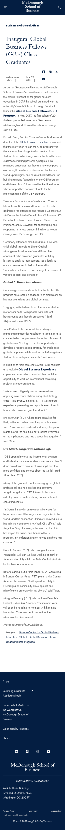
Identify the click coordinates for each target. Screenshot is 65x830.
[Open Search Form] (59, 7)
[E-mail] (44, 79)
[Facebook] (44, 72)
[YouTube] (48, 751)
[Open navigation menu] (5, 7)
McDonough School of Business (32, 7)
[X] (56, 72)
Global (23, 637)
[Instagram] (38, 751)
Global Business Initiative (34, 142)
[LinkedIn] (50, 72)
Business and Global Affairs (22, 25)
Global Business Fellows (42, 637)
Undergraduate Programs (20, 642)
